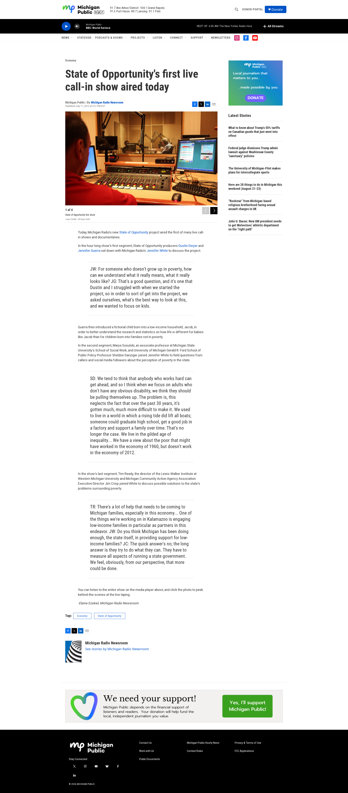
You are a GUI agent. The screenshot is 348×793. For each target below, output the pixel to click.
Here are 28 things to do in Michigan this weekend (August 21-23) (255, 187)
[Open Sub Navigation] (72, 37)
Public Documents (149, 759)
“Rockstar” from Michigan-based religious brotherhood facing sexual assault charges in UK (251, 205)
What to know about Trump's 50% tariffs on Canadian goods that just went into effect (254, 132)
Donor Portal (252, 9)
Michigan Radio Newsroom (107, 102)
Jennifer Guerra (89, 250)
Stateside (84, 37)
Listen (157, 37)
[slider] (82, 26)
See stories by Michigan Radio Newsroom (117, 649)
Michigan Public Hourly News (203, 743)
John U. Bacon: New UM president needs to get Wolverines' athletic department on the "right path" (254, 225)
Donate (277, 9)
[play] (66, 26)
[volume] (77, 26)
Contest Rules (195, 751)
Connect (176, 37)
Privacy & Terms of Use (248, 743)
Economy (70, 60)
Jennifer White (157, 250)
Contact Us (145, 743)
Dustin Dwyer (188, 246)
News (65, 37)
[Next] (214, 210)
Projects (138, 37)
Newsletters (221, 37)
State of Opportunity (133, 232)
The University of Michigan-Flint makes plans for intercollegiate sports (254, 170)
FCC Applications (244, 751)
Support (197, 37)
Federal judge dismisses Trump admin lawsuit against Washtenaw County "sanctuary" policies (253, 152)
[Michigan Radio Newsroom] (73, 651)
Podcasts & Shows (109, 37)
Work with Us (146, 751)
